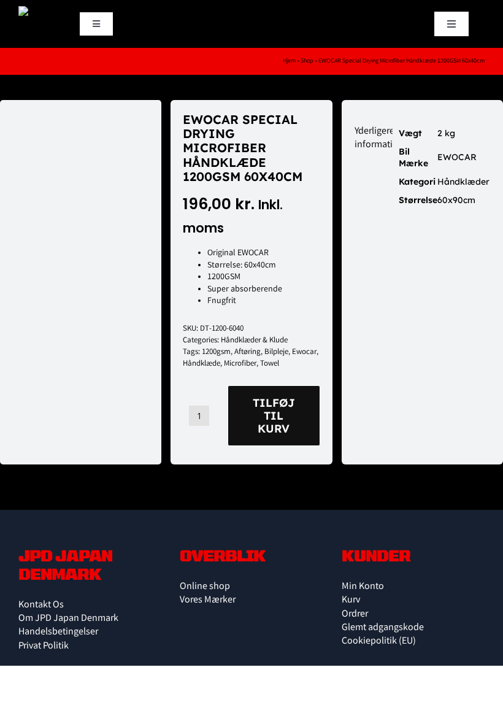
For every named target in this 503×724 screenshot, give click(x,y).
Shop (307, 61)
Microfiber (240, 364)
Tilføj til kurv (274, 416)
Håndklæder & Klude (254, 341)
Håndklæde (201, 364)
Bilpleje (276, 352)
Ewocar (304, 352)
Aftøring (247, 352)
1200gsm (216, 352)
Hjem (289, 61)
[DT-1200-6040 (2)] (80, 140)
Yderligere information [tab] (379, 138)
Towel (269, 364)
